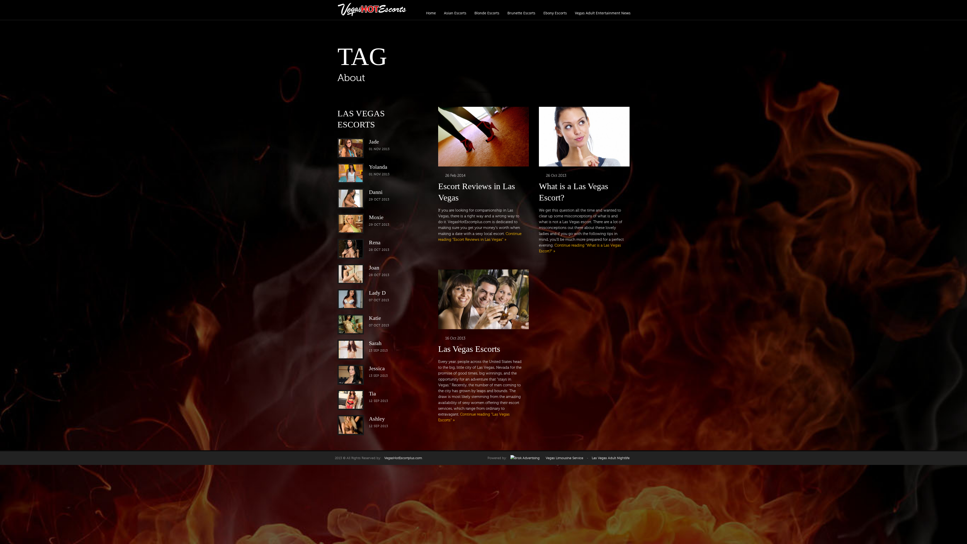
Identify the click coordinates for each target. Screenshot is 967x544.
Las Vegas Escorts (469, 349)
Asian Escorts (455, 13)
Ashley (377, 419)
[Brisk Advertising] (525, 458)
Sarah (375, 343)
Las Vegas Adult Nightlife (611, 458)
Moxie (376, 217)
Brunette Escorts (521, 13)
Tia (372, 393)
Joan (374, 267)
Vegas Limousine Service (564, 458)
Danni (376, 192)
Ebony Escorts (555, 13)
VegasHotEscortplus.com (402, 458)
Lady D (377, 293)
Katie (375, 318)
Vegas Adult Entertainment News (603, 13)
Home (431, 13)
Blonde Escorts (486, 13)
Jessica (377, 368)
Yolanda (378, 167)
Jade (374, 142)
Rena (375, 242)
